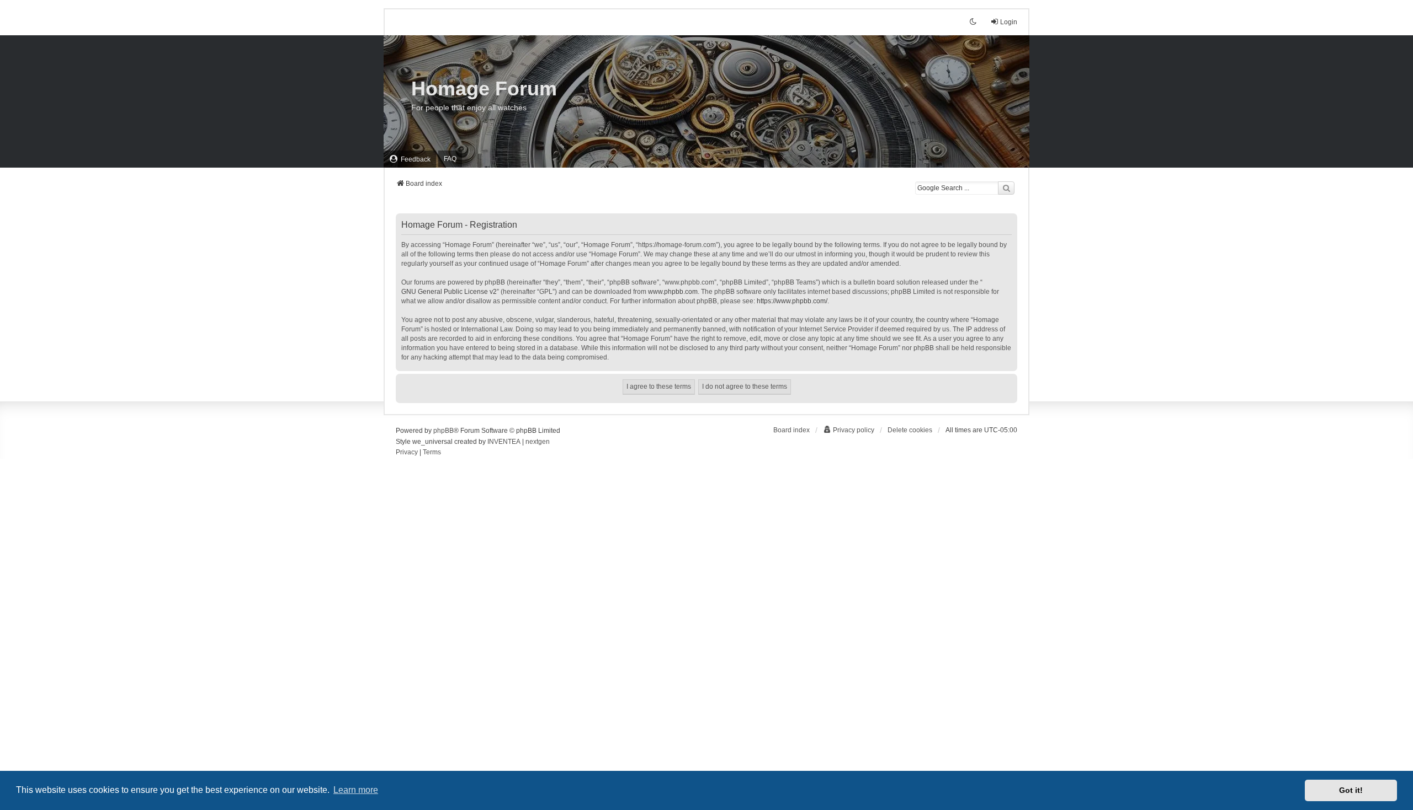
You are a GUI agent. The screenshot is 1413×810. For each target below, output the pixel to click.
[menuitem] (410, 159)
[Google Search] (1006, 188)
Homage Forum (484, 88)
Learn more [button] (355, 790)
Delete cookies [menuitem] (910, 430)
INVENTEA (503, 442)
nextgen (537, 442)
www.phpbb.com (673, 292)
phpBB (443, 430)
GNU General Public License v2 (449, 292)
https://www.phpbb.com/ (792, 301)
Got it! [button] (1351, 790)
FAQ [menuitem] (450, 159)
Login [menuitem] (1008, 22)
